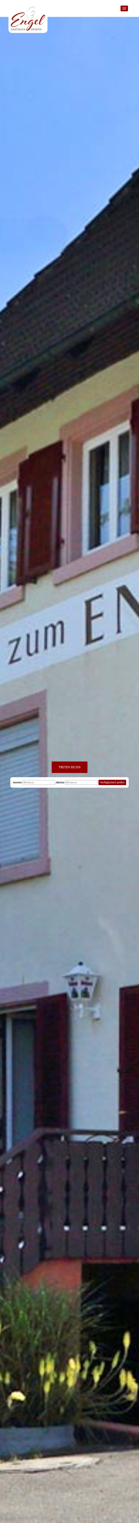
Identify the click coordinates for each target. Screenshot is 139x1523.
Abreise (60, 782)
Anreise (17, 782)
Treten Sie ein (70, 767)
